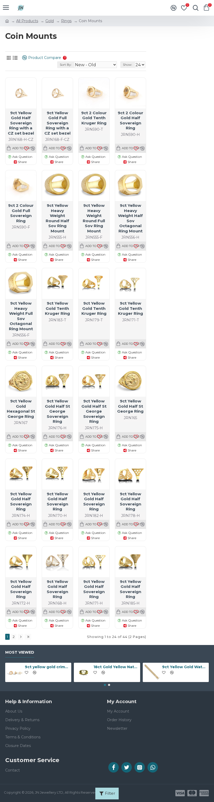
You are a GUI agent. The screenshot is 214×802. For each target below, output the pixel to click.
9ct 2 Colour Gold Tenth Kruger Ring (94, 117)
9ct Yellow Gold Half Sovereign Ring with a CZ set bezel (21, 123)
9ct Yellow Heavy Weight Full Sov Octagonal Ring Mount (21, 316)
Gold (49, 21)
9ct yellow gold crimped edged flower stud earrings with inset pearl (47, 667)
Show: (127, 65)
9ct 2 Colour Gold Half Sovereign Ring (130, 120)
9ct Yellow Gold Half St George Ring (130, 406)
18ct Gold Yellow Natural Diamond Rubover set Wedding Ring (115, 667)
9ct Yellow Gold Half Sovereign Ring (21, 501)
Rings (66, 21)
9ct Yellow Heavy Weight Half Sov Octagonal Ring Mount (130, 218)
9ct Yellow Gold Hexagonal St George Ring (21, 409)
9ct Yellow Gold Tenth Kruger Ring (57, 308)
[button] (105, 685)
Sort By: (66, 65)
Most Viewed (19, 652)
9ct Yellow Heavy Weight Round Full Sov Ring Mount (94, 218)
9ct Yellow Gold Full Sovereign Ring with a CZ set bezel (57, 123)
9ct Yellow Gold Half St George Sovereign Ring (57, 411)
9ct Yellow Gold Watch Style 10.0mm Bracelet (184, 667)
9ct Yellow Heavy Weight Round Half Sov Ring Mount (57, 218)
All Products (27, 21)
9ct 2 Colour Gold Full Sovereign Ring (21, 213)
